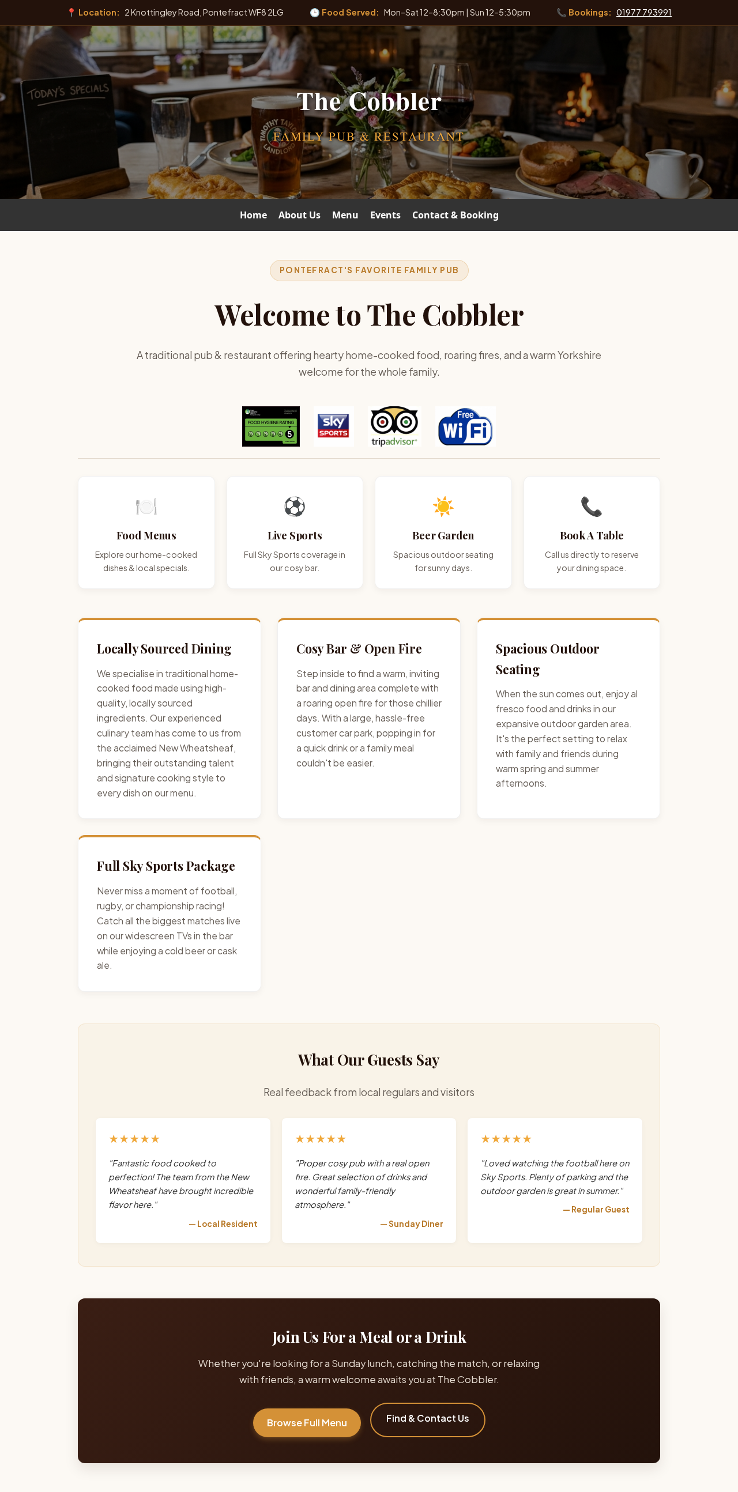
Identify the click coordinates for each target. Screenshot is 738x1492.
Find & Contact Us (427, 1418)
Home (253, 215)
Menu (345, 215)
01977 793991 (644, 12)
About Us (299, 215)
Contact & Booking (455, 215)
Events (385, 215)
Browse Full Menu (307, 1423)
